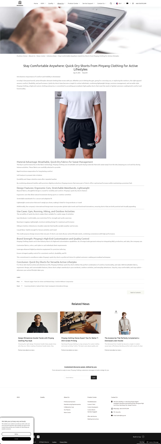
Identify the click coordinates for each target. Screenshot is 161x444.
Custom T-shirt (91, 404)
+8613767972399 (141, 3)
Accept (16, 439)
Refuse (16, 434)
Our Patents (67, 409)
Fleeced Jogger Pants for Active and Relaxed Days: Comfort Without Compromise (45, 281)
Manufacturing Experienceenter (72, 404)
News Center (41, 56)
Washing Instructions (93, 419)
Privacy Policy (63, 442)
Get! (93, 377)
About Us (32, 56)
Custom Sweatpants (93, 407)
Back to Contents (136, 292)
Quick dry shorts (53, 83)
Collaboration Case (69, 407)
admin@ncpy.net (121, 415)
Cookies (54, 442)
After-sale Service (92, 416)
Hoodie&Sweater (92, 401)
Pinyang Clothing (22, 86)
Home (25, 56)
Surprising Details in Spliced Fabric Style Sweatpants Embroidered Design (42, 286)
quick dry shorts (69, 265)
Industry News (52, 56)
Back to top (137, 437)
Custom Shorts (91, 409)
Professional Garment (69, 401)
